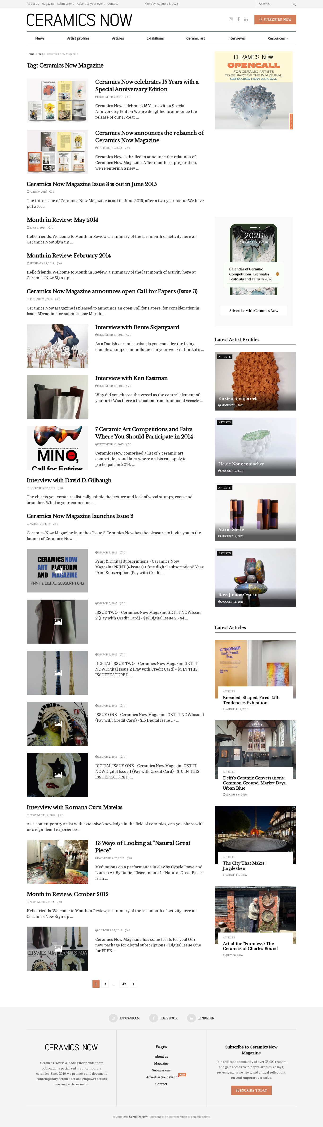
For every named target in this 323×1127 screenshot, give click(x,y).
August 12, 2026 (232, 536)
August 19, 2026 (236, 709)
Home (31, 54)
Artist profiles (78, 38)
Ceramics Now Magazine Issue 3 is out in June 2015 (92, 184)
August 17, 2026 (232, 471)
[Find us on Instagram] (230, 19)
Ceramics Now (138, 1116)
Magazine (48, 4)
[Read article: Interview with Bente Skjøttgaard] (57, 346)
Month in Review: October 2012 (68, 894)
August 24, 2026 (232, 405)
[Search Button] (293, 4)
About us (33, 4)
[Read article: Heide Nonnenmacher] (255, 447)
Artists (224, 356)
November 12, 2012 (42, 815)
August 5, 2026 (236, 875)
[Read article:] (57, 571)
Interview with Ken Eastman (131, 378)
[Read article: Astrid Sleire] (255, 512)
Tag (40, 54)
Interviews (236, 38)
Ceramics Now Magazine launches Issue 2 (80, 516)
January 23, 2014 (40, 299)
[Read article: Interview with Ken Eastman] (57, 397)
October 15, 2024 (110, 148)
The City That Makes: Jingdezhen (244, 866)
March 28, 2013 (39, 524)
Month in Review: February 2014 (69, 255)
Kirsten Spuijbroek (238, 398)
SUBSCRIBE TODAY (251, 1090)
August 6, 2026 (236, 794)
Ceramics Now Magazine (62, 54)
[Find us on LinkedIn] (246, 19)
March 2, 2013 (107, 705)
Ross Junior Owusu (237, 595)
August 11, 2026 (232, 602)
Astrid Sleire (231, 529)
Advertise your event (91, 4)
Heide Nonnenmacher (241, 464)
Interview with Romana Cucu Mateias (74, 807)
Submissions (65, 4)
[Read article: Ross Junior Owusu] (255, 577)
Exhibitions (155, 38)
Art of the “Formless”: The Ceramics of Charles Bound (250, 946)
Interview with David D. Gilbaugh (69, 480)
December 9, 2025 (110, 97)
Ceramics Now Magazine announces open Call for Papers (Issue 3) (112, 291)
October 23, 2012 (110, 930)
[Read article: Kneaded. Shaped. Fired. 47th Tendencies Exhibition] (255, 669)
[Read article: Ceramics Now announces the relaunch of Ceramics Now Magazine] (57, 152)
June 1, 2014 (37, 227)
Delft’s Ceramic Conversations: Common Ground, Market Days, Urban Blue (254, 783)
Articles (118, 38)
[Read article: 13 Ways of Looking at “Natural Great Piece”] (57, 862)
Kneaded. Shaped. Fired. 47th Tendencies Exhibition (251, 700)
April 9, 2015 (38, 191)
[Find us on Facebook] (238, 19)
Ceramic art (195, 38)
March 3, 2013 (107, 603)
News (40, 38)
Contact (112, 4)
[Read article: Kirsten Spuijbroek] (255, 381)
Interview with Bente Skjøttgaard (137, 327)
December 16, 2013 (110, 444)
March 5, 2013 (107, 552)
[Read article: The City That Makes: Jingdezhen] (255, 835)
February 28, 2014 (41, 263)
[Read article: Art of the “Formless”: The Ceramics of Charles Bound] (255, 915)
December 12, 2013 (42, 488)
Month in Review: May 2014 (62, 220)
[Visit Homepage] (79, 19)
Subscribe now (277, 20)
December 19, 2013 (110, 334)
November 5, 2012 (41, 902)
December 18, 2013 (110, 386)
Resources (276, 38)
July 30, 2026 (234, 955)
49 (124, 984)
